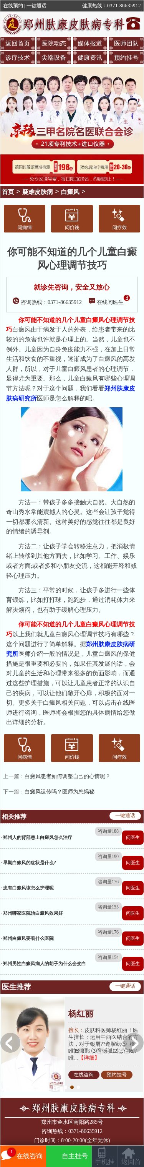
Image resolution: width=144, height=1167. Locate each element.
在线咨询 (84, 1075)
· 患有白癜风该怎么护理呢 (27, 888)
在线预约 (13, 5)
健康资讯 (90, 57)
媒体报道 (90, 43)
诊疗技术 (17, 57)
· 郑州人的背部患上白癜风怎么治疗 (36, 837)
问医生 (133, 837)
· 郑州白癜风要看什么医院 (27, 938)
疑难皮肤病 (37, 192)
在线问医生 (110, 302)
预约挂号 (126, 57)
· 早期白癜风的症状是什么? (28, 862)
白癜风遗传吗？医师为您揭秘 (59, 792)
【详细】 (89, 1058)
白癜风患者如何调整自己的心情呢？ (68, 776)
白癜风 (70, 192)
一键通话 (36, 5)
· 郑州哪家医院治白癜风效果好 (31, 913)
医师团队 (126, 43)
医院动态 (53, 43)
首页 (8, 192)
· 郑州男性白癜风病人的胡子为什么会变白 (43, 963)
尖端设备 (53, 57)
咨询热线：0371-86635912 (51, 302)
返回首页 (17, 43)
